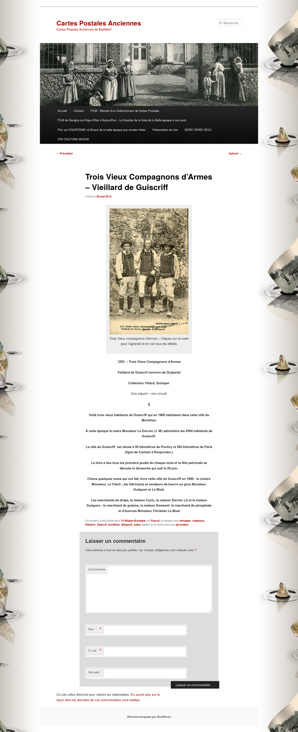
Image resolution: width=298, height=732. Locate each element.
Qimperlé (126, 524)
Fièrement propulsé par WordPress (149, 717)
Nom (94, 629)
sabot (137, 524)
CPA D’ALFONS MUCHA (73, 139)
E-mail (94, 650)
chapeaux (198, 521)
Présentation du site (165, 130)
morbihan (114, 524)
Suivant (235, 153)
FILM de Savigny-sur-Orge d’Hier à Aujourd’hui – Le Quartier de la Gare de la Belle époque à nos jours (122, 120)
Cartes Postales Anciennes (99, 23)
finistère (90, 524)
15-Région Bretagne (133, 521)
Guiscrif (102, 524)
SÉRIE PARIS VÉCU (198, 130)
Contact (79, 111)
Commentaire (96, 569)
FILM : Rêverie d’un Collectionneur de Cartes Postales (125, 111)
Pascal (155, 521)
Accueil (62, 111)
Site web (93, 672)
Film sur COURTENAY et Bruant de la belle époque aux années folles (102, 130)
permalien (182, 524)
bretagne (185, 521)
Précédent (65, 153)
